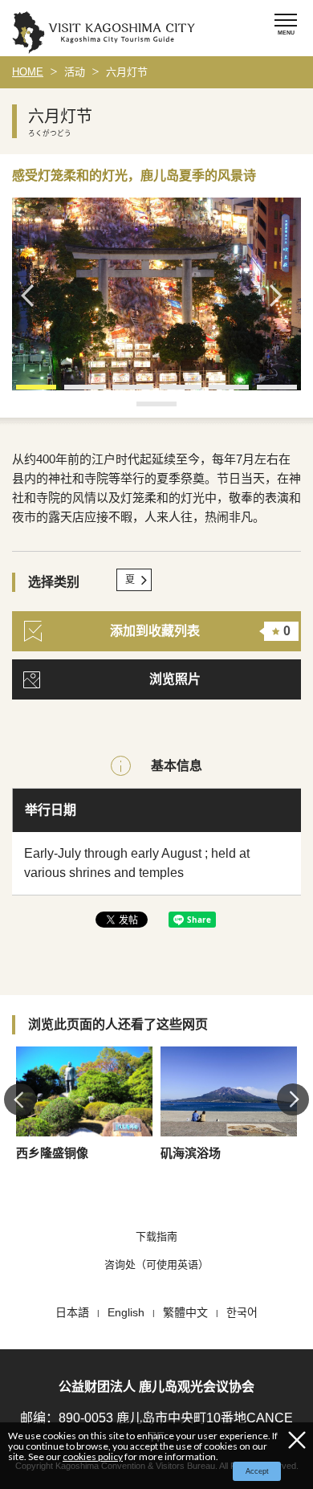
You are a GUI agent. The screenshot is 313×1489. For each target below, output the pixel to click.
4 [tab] (169, 393)
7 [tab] (144, 410)
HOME (27, 72)
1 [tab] (24, 393)
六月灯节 (127, 72)
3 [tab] (120, 393)
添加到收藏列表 (200, 631)
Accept (257, 1471)
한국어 (242, 1312)
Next (281, 295)
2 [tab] (72, 393)
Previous (32, 295)
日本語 (72, 1312)
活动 (74, 72)
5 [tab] (217, 393)
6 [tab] (265, 393)
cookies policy (93, 1456)
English (126, 1312)
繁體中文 (185, 1312)
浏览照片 (175, 679)
